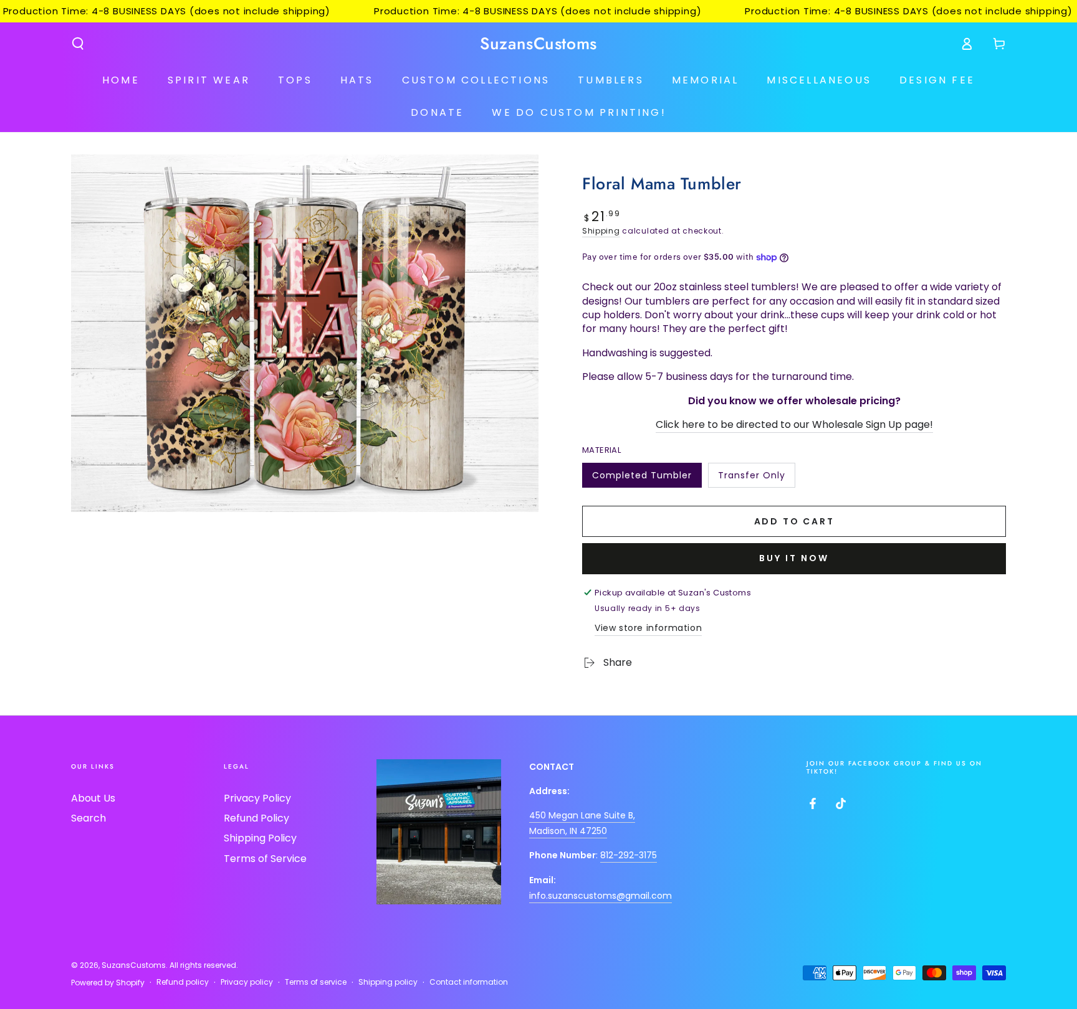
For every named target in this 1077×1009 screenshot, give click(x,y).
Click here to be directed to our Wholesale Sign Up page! (794, 424)
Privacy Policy (257, 798)
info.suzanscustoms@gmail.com (600, 895)
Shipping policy (388, 982)
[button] (78, 43)
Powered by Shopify (108, 983)
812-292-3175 (628, 855)
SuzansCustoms (134, 965)
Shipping (601, 230)
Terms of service (316, 982)
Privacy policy (247, 982)
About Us (93, 798)
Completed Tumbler (641, 478)
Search (88, 818)
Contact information (468, 982)
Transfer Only (751, 478)
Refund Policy (256, 818)
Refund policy (182, 982)
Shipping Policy (260, 838)
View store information (648, 628)
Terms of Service (265, 858)
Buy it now (794, 558)
